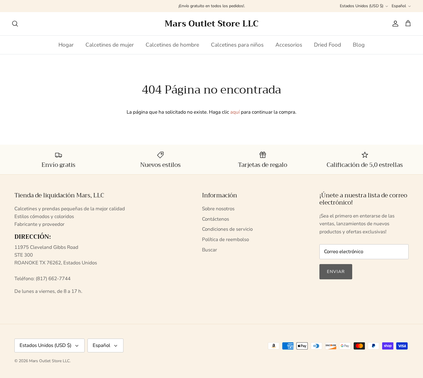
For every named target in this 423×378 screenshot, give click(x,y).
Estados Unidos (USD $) (361, 6)
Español (399, 6)
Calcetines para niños (237, 45)
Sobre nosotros (218, 208)
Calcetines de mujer (109, 45)
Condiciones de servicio (227, 229)
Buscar (209, 250)
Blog (359, 45)
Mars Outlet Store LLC (49, 361)
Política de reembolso (225, 239)
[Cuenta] (394, 23)
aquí (235, 112)
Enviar (336, 271)
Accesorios (288, 45)
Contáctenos (215, 219)
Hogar (66, 45)
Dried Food (327, 45)
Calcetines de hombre (172, 45)
